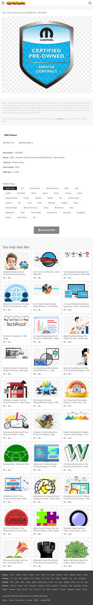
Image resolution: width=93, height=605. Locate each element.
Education (54, 586)
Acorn (12, 575)
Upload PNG (45, 600)
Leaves (25, 575)
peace (56, 193)
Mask (12, 582)
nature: (5, 575)
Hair (78, 582)
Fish (70, 578)
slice (71, 208)
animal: (5, 578)
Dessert (24, 589)
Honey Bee (82, 578)
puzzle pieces (73, 198)
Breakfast (12, 589)
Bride (22, 582)
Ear (56, 582)
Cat (32, 578)
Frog (75, 578)
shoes (33, 193)
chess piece (22, 217)
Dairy (18, 589)
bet (34, 217)
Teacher (20, 586)
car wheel (21, 193)
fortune (68, 193)
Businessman (42, 582)
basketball (81, 213)
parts (40, 203)
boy (86, 582)
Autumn (18, 575)
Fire (48, 575)
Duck (52, 578)
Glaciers (59, 575)
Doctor (51, 582)
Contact (29, 600)
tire (22, 188)
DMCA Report (10, 135)
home (73, 582)
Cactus (31, 575)
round (45, 193)
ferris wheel (36, 213)
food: (4, 589)
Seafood (63, 589)
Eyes (60, 582)
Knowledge (77, 586)
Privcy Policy (20, 600)
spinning (51, 203)
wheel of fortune (30, 208)
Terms (11, 600)
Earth (43, 575)
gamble (38, 198)
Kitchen (78, 589)
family (28, 582)
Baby (17, 582)
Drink (30, 589)
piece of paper (11, 208)
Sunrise (85, 575)
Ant (11, 578)
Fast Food (37, 589)
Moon (79, 575)
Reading (41, 586)
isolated (64, 203)
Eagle (58, 578)
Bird (20, 578)
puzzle (26, 198)
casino (8, 217)
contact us (61, 119)
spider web (10, 188)
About (4, 600)
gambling (67, 213)
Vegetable (70, 589)
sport (66, 188)
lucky (29, 203)
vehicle (50, 198)
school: (5, 586)
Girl (82, 582)
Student (13, 586)
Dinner (84, 589)
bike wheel (59, 208)
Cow (43, 578)
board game (35, 188)
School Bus (63, 586)
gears (76, 203)
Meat (48, 589)
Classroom (33, 586)
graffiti (8, 193)
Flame (53, 575)
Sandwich (55, 589)
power (79, 193)
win (60, 198)
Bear (15, 578)
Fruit (43, 589)
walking (66, 582)
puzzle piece (52, 213)
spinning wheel (52, 188)
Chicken (37, 578)
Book (26, 586)
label (22, 213)
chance (9, 203)
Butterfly (26, 578)
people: (5, 582)
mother (34, 582)
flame (45, 208)
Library (85, 586)
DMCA (36, 600)
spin (76, 188)
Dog (47, 578)
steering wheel (11, 198)
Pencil (48, 586)
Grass (66, 575)
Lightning (72, 575)
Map (70, 586)
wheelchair (10, 213)
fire (19, 203)
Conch (37, 575)
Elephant (64, 578)
